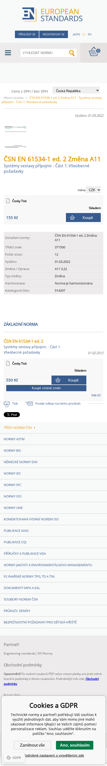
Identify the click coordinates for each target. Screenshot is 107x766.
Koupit (88, 218)
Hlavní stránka (14, 98)
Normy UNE (13, 507)
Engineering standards (19, 653)
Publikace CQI (15, 542)
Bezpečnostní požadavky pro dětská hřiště (40, 622)
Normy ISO (12, 496)
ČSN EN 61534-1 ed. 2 (32, 346)
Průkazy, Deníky (17, 610)
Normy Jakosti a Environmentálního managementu (48, 565)
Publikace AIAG (16, 530)
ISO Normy (45, 653)
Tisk (15, 403)
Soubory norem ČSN (21, 599)
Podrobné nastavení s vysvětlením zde (53, 755)
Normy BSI (12, 450)
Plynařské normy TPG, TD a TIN (29, 576)
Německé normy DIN (20, 462)
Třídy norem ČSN (18, 427)
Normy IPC (12, 485)
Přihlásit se (26, 34)
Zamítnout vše (32, 745)
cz (83, 34)
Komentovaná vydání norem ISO (31, 519)
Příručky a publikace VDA (25, 553)
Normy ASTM (14, 439)
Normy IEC (12, 473)
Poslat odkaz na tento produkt (58, 403)
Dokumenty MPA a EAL (22, 588)
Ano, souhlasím (75, 745)
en (89, 34)
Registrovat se (53, 34)
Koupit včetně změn (46, 388)
